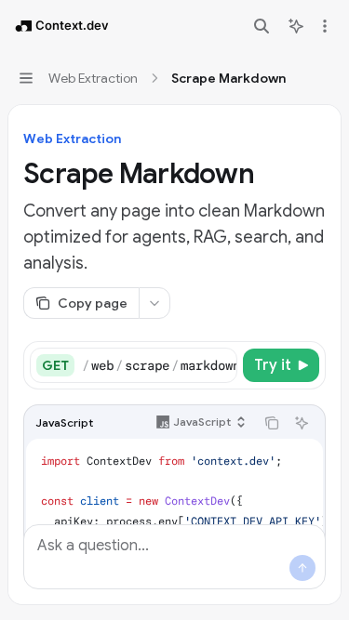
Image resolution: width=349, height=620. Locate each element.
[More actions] (324, 26)
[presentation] (159, 365)
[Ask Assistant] (301, 423)
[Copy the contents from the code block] (272, 423)
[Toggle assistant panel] (296, 26)
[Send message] (302, 568)
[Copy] (220, 365)
